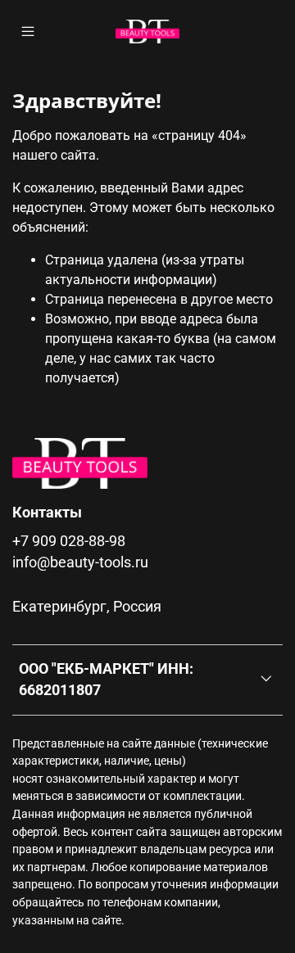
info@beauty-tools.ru (80, 562)
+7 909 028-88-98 (68, 541)
